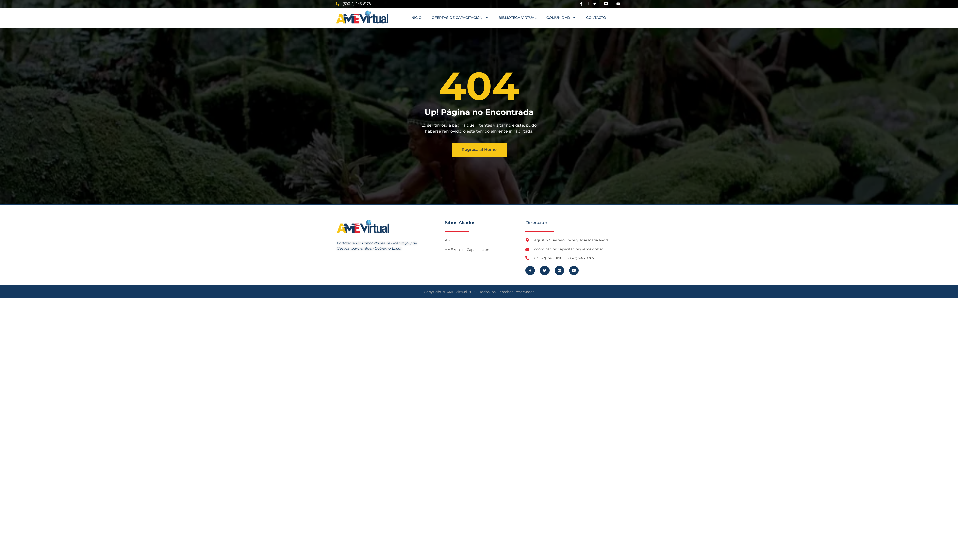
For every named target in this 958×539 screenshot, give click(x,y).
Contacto (596, 17)
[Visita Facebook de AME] (582, 4)
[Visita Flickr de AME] (607, 4)
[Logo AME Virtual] (362, 17)
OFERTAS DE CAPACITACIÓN (457, 17)
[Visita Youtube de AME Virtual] (619, 4)
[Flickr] (559, 270)
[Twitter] (544, 270)
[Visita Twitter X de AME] (595, 4)
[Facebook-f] (530, 270)
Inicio (416, 17)
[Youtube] (574, 270)
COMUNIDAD (558, 17)
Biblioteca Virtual (517, 17)
